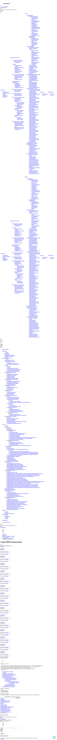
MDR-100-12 (2, 651)
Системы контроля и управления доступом (33, 152)
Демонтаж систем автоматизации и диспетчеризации (32, 157)
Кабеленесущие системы (19, 75)
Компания (2, 253)
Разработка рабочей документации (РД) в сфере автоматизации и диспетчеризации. (34, 95)
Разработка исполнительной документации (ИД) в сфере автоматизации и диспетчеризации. (34, 91)
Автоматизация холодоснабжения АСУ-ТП (34, 18)
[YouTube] (3, 532)
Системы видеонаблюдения (34, 148)
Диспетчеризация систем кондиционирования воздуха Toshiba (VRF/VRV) (35, 52)
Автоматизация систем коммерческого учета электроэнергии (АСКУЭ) (35, 28)
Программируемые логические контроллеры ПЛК (19, 125)
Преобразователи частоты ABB (20, 111)
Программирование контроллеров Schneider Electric (33, 80)
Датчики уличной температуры (18, 70)
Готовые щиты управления (17, 60)
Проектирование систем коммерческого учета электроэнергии (33, 124)
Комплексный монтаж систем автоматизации (33, 162)
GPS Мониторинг (32, 70)
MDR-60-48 (2, 556)
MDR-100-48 (2, 636)
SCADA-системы (32, 69)
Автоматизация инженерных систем (35, 35)
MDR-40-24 (2, 592)
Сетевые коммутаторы (19, 87)
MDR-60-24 (2, 563)
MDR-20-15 (2, 622)
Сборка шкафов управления (32, 143)
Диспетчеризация (30, 46)
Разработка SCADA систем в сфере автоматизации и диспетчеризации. (34, 102)
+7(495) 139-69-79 (4, 6)
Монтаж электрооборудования (33, 170)
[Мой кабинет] (0, 12)
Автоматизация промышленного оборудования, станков (34, 44)
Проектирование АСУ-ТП (32, 88)
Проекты (42, 255)
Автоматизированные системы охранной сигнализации (33, 146)
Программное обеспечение (17, 89)
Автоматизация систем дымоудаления (35, 21)
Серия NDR (11, 683)
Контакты (5, 96)
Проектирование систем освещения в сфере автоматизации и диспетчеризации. (33, 136)
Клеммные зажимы (18, 77)
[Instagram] (3, 530)
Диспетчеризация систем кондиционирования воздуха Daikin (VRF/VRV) (35, 62)
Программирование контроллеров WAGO (33, 83)
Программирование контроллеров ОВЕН (33, 76)
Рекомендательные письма (5, 700)
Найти (2, 729)
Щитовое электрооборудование (18, 97)
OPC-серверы (17, 91)
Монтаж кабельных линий (34, 173)
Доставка (52, 94)
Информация (50, 255)
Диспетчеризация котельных (32, 73)
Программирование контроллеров (33, 74)
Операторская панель (19, 123)
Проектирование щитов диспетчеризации (33, 105)
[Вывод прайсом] (2, 546)
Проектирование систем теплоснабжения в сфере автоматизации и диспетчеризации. (34, 121)
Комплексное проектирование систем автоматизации (33, 109)
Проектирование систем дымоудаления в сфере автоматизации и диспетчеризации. (33, 132)
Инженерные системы (33, 16)
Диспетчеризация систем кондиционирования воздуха (34, 48)
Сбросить (6, 691)
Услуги (26, 13)
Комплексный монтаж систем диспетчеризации (34, 160)
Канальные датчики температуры (18, 72)
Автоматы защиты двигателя (18, 101)
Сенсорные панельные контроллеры (19, 129)
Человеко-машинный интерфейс (33, 68)
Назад (7, 352)
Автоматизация (30, 15)
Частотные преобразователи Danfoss (20, 113)
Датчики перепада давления (18, 66)
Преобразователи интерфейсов (18, 86)
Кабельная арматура (18, 76)
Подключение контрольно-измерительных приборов (34, 164)
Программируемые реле (19, 127)
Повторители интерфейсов (17, 84)
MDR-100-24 (2, 644)
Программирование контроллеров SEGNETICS (34, 87)
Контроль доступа (18, 95)
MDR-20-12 (2, 629)
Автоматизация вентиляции (34, 25)
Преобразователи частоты (14, 409)
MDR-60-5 (2, 548)
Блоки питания (17, 105)
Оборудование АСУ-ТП (14, 57)
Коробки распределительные (18, 79)
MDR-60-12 (2, 570)
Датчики (14, 64)
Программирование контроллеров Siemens (33, 78)
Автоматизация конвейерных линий (35, 39)
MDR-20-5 (2, 607)
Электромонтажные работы (32, 153)
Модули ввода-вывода (19, 122)
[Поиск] (1, 11)
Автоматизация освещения (34, 23)
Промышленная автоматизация (32, 37)
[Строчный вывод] (1, 546)
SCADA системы (18, 90)
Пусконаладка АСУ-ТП (31, 142)
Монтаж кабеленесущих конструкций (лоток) (33, 172)
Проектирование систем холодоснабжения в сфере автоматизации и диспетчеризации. (34, 140)
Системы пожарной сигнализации (33, 150)
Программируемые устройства (18, 121)
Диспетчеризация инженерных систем (33, 66)
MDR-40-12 (2, 600)
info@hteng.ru (3, 527)
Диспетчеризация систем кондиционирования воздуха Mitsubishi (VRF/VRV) (35, 57)
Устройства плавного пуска (14, 414)
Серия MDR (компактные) (14, 682)
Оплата (51, 93)
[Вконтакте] (3, 529)
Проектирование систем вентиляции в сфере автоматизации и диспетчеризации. (33, 128)
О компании (5, 91)
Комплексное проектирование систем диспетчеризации (33, 112)
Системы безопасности (16, 93)
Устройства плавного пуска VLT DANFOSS (20, 118)
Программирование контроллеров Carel (33, 85)
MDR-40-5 (2, 578)
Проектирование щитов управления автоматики (33, 107)
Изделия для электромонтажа (18, 74)
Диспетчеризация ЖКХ (33, 71)
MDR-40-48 (2, 585)
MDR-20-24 (2, 614)
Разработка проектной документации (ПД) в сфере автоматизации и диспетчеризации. (34, 99)
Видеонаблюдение (18, 94)
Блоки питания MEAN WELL (20, 107)
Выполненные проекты (45, 94)
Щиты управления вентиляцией (18, 62)
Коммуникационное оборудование (16, 82)
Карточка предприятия (5, 95)
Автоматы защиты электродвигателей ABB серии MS (20, 103)
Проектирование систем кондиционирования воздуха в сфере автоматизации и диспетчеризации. (33, 116)
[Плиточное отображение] (0, 546)
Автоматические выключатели (18, 99)
